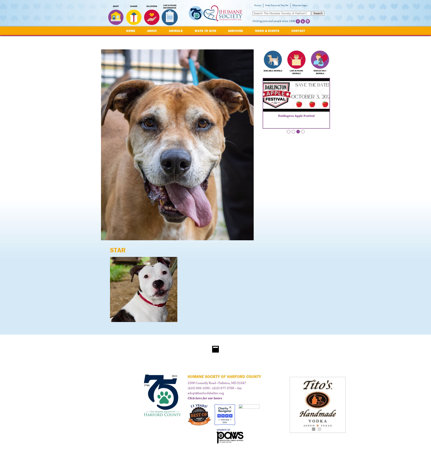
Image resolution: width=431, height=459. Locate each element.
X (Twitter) (303, 21)
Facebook (298, 21)
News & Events (267, 31)
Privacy (257, 5)
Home (130, 31)
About (152, 31)
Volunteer (151, 6)
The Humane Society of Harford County (215, 13)
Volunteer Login (299, 5)
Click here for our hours (205, 398)
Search (318, 13)
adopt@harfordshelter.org (206, 393)
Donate (133, 6)
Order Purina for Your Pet (276, 5)
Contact (298, 31)
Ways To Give (205, 31)
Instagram (308, 21)
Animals (176, 31)
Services (235, 31)
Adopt (116, 6)
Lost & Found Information (169, 6)
